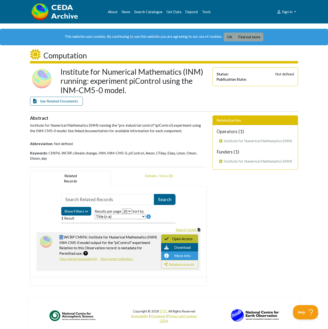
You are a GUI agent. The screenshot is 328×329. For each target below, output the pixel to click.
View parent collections (116, 259)
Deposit (191, 12)
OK (229, 37)
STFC (164, 311)
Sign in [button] (287, 12)
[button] (56, 101)
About (113, 12)
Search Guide (186, 229)
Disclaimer (158, 316)
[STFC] (255, 315)
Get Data (173, 12)
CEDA (164, 321)
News (125, 12)
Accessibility (139, 316)
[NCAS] (73, 315)
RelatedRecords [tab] (70, 178)
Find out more (249, 37)
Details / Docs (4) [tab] (159, 176)
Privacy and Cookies (182, 316)
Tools (206, 12)
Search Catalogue (148, 12)
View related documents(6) (78, 259)
